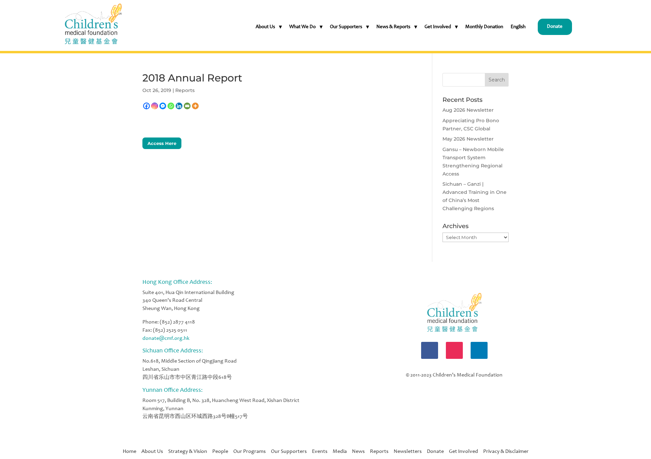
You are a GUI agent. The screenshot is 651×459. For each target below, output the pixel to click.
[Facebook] (146, 106)
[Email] (187, 106)
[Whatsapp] (170, 106)
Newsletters (408, 451)
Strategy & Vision (190, 451)
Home (132, 451)
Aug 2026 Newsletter (468, 110)
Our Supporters (346, 27)
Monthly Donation (484, 27)
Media (340, 451)
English (518, 27)
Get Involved (438, 27)
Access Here (161, 143)
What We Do (302, 27)
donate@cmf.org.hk (166, 338)
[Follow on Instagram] (454, 350)
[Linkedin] (179, 106)
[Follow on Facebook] (429, 350)
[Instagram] (154, 106)
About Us (265, 27)
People (222, 451)
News (358, 451)
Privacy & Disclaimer (506, 451)
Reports (185, 90)
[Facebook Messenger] (162, 106)
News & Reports (393, 27)
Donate (555, 26)
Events (320, 451)
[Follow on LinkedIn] (479, 350)
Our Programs (252, 451)
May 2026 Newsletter (468, 139)
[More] (195, 106)
